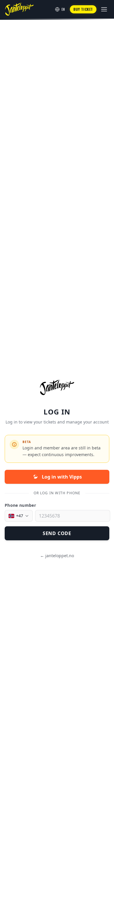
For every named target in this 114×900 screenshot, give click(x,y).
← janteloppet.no (57, 555)
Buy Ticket (83, 9)
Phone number (20, 505)
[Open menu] (104, 9)
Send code (57, 533)
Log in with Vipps (62, 477)
